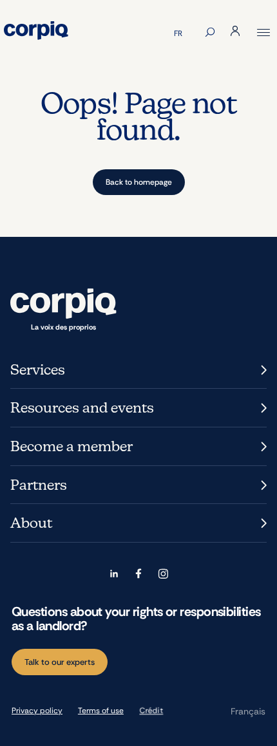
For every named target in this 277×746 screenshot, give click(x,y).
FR (178, 33)
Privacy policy (37, 710)
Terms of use (101, 710)
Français (248, 711)
